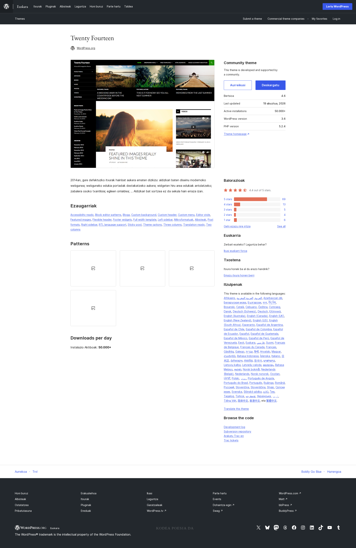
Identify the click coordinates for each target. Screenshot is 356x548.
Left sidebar (165, 219)
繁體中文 (271, 400)
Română (280, 382)
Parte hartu (220, 493)
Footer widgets (122, 219)
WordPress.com (290, 493)
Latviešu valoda (251, 364)
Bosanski (229, 306)
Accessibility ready (82, 214)
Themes (20, 18)
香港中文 (255, 400)
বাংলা (265, 302)
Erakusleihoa (88, 493)
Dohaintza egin (224, 505)
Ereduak (86, 510)
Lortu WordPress (337, 6)
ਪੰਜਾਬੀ (227, 378)
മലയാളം (268, 364)
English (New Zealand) (237, 320)
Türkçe (239, 396)
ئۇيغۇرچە (251, 396)
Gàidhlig (229, 351)
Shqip (270, 387)
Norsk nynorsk (260, 373)
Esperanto (248, 324)
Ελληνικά (275, 311)
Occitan (275, 373)
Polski (235, 378)
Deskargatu (270, 85)
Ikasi (149, 493)
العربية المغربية (245, 298)
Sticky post (135, 224)
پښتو (243, 378)
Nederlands (242, 373)
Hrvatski (265, 351)
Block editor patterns (108, 214)
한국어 (258, 360)
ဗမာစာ (237, 369)
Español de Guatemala (264, 333)
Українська (264, 396)
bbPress (285, 505)
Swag (218, 510)
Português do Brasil (236, 382)
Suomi (269, 342)
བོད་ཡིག (272, 302)
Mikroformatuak (183, 219)
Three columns (172, 224)
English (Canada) (257, 315)
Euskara (250, 342)
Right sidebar (89, 224)
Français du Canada (252, 347)
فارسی (261, 342)
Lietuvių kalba (232, 364)
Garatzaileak (154, 505)
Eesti (241, 342)
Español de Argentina (269, 324)
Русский (229, 387)
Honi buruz (21, 493)
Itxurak (85, 499)
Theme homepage (235, 133)
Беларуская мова (235, 302)
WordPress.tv (157, 510)
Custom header (167, 214)
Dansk (227, 311)
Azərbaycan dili (272, 298)
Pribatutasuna (23, 510)
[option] (93, 268)
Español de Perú (259, 338)
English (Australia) (234, 315)
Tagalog (229, 396)
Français (271, 347)
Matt (283, 499)
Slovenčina (242, 387)
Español (244, 333)
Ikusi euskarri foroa (235, 250)
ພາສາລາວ (269, 360)
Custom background (143, 214)
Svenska (237, 391)
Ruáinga (268, 382)
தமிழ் (266, 391)
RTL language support (112, 224)
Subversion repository (237, 431)
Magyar (276, 351)
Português (255, 382)
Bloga (126, 214)
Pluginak (86, 505)
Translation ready (194, 224)
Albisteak (200, 219)
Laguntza (152, 499)
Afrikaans (229, 298)
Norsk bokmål (251, 369)
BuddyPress (288, 510)
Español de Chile (234, 329)
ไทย (272, 391)
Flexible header (102, 219)
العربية (258, 298)
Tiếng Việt (230, 400)
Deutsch (263, 311)
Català (240, 306)
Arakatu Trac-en (234, 435)
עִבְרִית (249, 351)
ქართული (236, 360)
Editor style (203, 214)
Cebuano (251, 306)
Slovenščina (258, 387)
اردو (275, 396)
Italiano (275, 356)
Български (254, 302)
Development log (234, 427)
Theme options (152, 224)
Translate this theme (236, 408)
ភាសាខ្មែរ (248, 360)
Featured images (80, 219)
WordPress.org (86, 48)
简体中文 (243, 400)
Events (217, 499)
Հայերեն (230, 356)
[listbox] (142, 288)
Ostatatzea (22, 505)
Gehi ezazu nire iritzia (237, 226)
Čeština (263, 306)
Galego (239, 351)
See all (281, 226)
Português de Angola (261, 378)
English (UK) (276, 315)
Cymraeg (274, 306)
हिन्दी (256, 351)
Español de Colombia (259, 329)
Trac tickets (231, 440)
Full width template (144, 219)
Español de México (235, 338)
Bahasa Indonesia (248, 356)
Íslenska (265, 356)
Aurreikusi (237, 85)
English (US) (260, 320)
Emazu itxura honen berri (239, 275)
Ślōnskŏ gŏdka (253, 391)
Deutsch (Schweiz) (244, 311)
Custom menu (186, 214)
